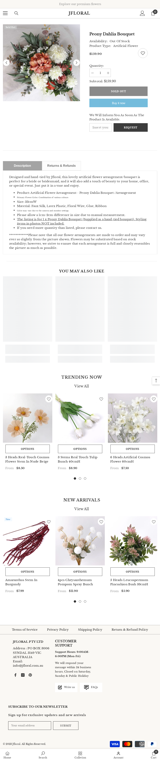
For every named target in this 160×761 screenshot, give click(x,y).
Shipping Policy (90, 629)
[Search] (16, 13)
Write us (69, 687)
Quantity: (96, 66)
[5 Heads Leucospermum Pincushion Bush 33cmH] (132, 540)
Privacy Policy (58, 629)
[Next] (76, 62)
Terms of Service (25, 629)
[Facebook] (15, 675)
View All (81, 386)
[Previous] (6, 62)
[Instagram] (22, 675)
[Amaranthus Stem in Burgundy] (27, 540)
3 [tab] (85, 478)
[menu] (5, 13)
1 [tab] (75, 478)
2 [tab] (80, 478)
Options (27, 449)
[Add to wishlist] (143, 53)
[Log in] (142, 13)
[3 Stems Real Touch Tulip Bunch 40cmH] (80, 418)
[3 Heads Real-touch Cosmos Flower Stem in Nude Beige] (27, 418)
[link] (27, 349)
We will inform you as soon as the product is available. (116, 117)
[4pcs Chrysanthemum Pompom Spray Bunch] (80, 540)
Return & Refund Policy (130, 629)
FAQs (94, 687)
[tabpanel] (27, 433)
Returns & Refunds (61, 165)
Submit (65, 725)
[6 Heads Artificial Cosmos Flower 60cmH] (132, 418)
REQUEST (130, 127)
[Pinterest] (30, 675)
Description (22, 165)
